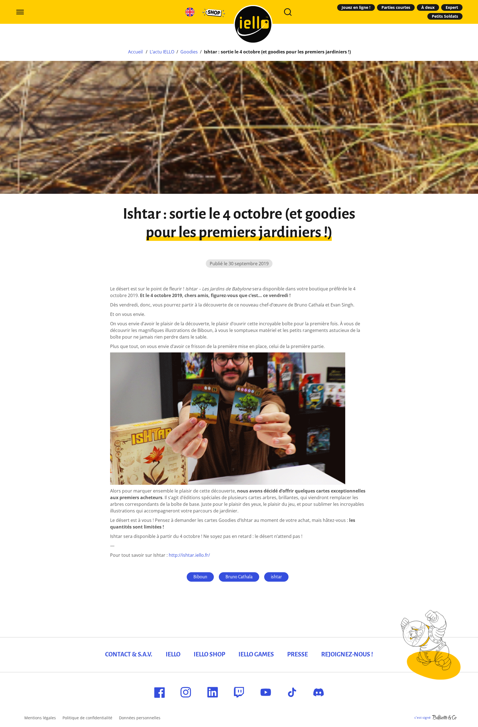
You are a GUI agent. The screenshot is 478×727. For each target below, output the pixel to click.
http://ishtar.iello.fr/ (189, 555)
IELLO (173, 654)
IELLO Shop (209, 654)
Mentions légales (40, 717)
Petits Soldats (445, 16)
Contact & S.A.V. (128, 654)
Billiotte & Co (444, 717)
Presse (297, 654)
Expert (452, 7)
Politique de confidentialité (87, 717)
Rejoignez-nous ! (347, 654)
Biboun (200, 576)
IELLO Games (256, 654)
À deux (428, 7)
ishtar (276, 576)
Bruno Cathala (239, 576)
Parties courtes (395, 7)
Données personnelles (139, 717)
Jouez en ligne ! (356, 7)
